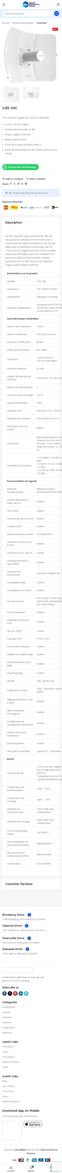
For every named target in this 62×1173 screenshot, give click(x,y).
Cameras (6, 1022)
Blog (4, 1080)
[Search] (56, 13)
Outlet (5, 1067)
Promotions (8, 1046)
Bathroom (7, 1032)
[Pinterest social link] (18, 184)
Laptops (6, 1012)
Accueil (5, 22)
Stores (5, 1051)
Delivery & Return (10, 1061)
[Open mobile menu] (4, 4)
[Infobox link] (16, 915)
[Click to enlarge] (8, 77)
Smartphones (8, 1007)
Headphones (8, 1027)
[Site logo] (31, 4)
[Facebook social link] (11, 184)
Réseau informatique (23, 22)
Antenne (42, 22)
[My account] (58, 4)
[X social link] (15, 184)
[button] (5, 55)
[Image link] (17, 969)
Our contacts (8, 1056)
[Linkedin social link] (22, 184)
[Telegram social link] (26, 184)
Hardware (7, 1017)
